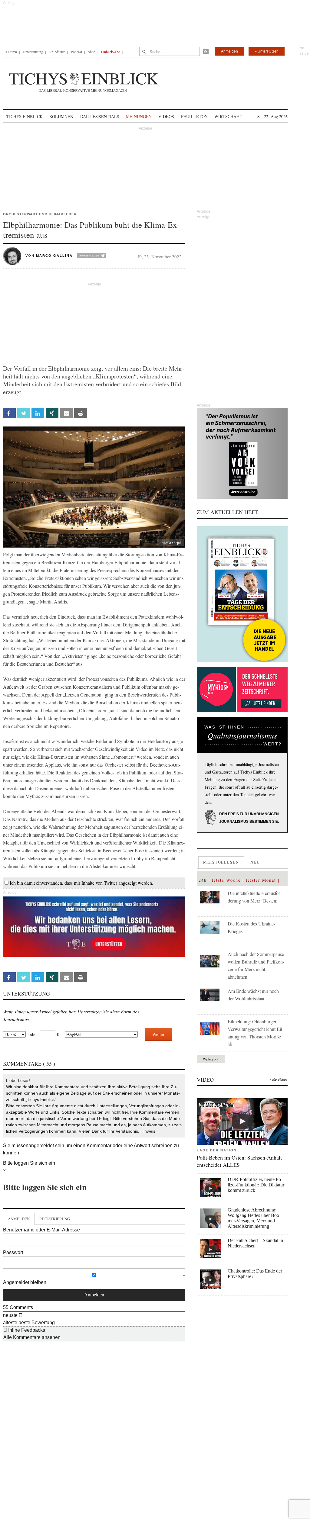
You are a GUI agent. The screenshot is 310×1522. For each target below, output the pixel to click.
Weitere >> (211, 1059)
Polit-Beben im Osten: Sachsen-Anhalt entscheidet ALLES (239, 1161)
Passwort (13, 1252)
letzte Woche (226, 880)
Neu (255, 862)
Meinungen (139, 116)
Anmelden (229, 51)
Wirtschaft (228, 116)
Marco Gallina (54, 255)
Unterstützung (33, 51)
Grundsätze (57, 51)
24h (203, 880)
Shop (91, 51)
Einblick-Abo (110, 51)
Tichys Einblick (24, 116)
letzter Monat (261, 880)
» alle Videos (278, 1079)
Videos (166, 116)
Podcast (76, 51)
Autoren (11, 51)
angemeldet (41, 1145)
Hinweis (147, 1131)
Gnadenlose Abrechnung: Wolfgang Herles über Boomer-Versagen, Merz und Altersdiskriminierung (254, 1218)
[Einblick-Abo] (242, 594)
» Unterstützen (267, 51)
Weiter (158, 1034)
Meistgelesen (221, 862)
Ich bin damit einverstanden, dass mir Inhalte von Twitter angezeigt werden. (81, 883)
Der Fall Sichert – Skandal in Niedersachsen (255, 1243)
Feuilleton (194, 116)
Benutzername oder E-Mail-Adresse (41, 1229)
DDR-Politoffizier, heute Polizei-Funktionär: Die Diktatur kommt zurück (256, 1185)
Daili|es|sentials (99, 116)
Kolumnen (61, 116)
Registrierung (54, 1218)
